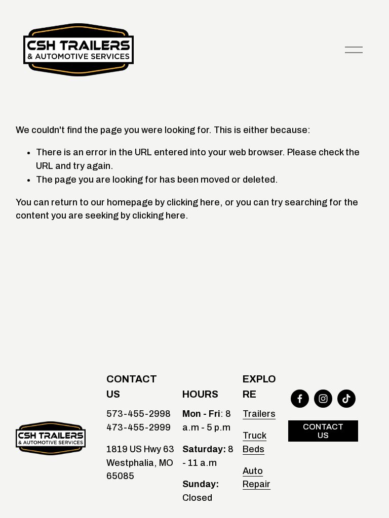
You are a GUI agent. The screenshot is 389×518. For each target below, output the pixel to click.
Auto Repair (256, 478)
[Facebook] (300, 399)
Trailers (259, 414)
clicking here (193, 202)
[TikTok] (346, 399)
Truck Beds (254, 442)
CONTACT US (323, 431)
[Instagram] (323, 399)
